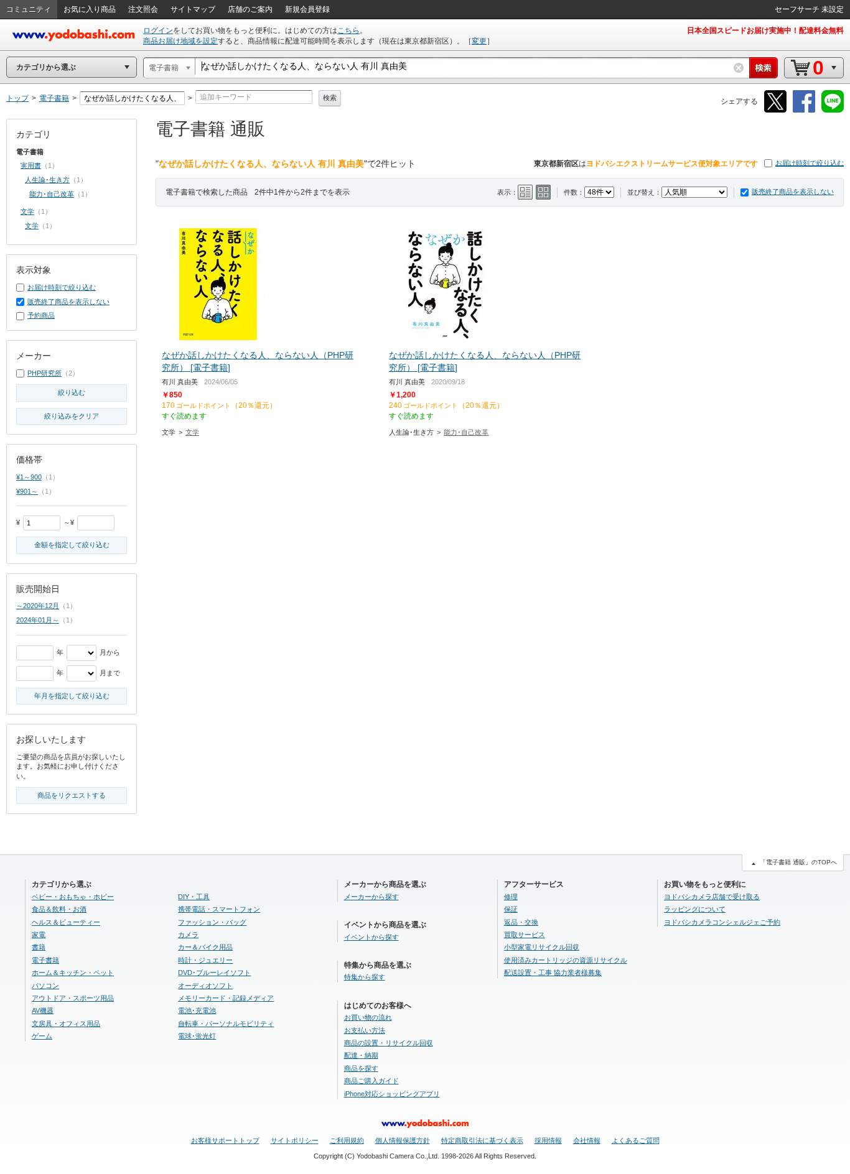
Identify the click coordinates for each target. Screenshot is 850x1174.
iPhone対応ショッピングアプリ (392, 1094)
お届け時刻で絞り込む (809, 163)
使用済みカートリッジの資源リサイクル (565, 960)
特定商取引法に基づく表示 (482, 1140)
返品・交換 (521, 922)
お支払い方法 (364, 1030)
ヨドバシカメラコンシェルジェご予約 (722, 922)
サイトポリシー (295, 1140)
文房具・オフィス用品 (66, 1023)
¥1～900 (29, 477)
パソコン (45, 985)
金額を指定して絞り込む (72, 544)
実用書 (31, 165)
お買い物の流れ (368, 1017)
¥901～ (27, 491)
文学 (192, 432)
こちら (348, 30)
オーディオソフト (205, 985)
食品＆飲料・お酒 (59, 909)
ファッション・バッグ (212, 922)
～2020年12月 (37, 605)
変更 (479, 41)
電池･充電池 (197, 1010)
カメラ (188, 934)
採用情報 (548, 1140)
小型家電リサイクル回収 (541, 947)
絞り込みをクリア (71, 416)
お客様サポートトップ (225, 1140)
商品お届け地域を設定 (180, 41)
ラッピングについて (695, 909)
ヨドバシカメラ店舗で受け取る (712, 896)
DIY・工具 (194, 896)
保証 (511, 909)
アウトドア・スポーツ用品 (73, 998)
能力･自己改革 (466, 432)
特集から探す (364, 977)
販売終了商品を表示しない (793, 191)
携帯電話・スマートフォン (219, 909)
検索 (330, 97)
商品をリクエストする (71, 795)
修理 (511, 896)
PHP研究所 (44, 373)
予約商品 (41, 315)
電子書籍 (45, 960)
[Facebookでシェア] (804, 110)
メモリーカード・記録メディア (226, 998)
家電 (38, 934)
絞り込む (71, 392)
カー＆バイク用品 (205, 947)
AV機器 (43, 1010)
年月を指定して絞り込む (72, 696)
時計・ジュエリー (205, 960)
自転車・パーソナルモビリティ (226, 1023)
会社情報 (586, 1140)
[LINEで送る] (832, 110)
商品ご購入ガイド (371, 1080)
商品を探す (361, 1068)
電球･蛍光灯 (197, 1036)
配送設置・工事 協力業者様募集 (553, 972)
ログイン (158, 30)
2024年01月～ (37, 620)
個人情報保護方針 (402, 1140)
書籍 (38, 947)
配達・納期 (361, 1055)
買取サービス (524, 934)
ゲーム (42, 1036)
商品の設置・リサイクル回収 (388, 1043)
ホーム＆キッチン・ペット (73, 972)
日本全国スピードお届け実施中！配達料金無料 (765, 30)
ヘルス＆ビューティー (66, 922)
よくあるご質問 (636, 1140)
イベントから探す (371, 937)
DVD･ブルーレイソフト (214, 972)
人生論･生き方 (47, 179)
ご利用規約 (347, 1140)
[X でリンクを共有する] (775, 110)
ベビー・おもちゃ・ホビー (73, 896)
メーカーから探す (371, 896)
